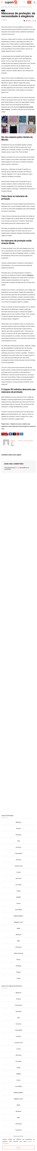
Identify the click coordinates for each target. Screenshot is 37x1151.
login (18, 467)
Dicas (3, 10)
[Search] (24, 2)
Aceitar (18, 1147)
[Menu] (2, 2)
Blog (6, 7)
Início (2, 7)
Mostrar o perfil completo (25, 440)
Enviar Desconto (29, 2)
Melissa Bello (13, 441)
